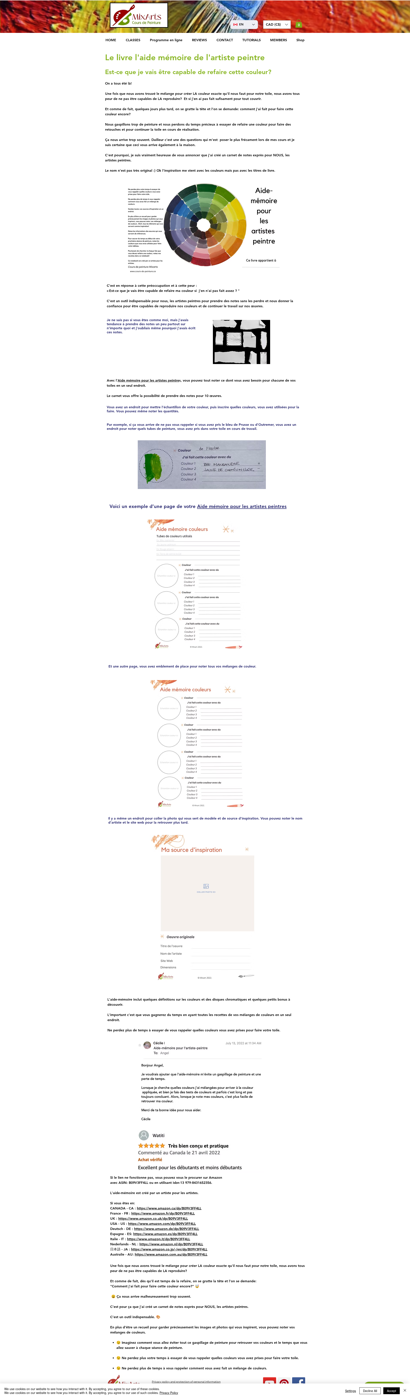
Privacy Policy (169, 1393)
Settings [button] (350, 1391)
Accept (391, 1391)
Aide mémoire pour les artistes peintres (242, 506)
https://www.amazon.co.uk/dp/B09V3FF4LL (153, 1218)
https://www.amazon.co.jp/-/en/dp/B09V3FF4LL (169, 1249)
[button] (277, 24)
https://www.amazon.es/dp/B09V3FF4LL (165, 1234)
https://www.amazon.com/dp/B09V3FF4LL (162, 1224)
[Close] (404, 1391)
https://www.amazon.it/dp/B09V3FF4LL (158, 1239)
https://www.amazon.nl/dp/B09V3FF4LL (171, 1244)
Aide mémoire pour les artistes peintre (148, 380)
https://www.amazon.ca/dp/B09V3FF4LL (169, 1208)
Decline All (370, 1391)
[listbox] (277, 24)
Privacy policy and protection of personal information (186, 1381)
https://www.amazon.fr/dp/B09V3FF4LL (163, 1213)
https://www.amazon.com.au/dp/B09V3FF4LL (171, 1254)
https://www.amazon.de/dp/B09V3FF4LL (166, 1229)
